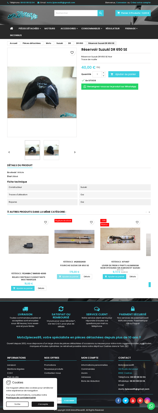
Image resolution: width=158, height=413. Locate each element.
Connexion (121, 2)
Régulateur (113, 28)
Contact (124, 358)
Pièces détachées (29, 28)
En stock (11, 172)
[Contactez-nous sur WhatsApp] (151, 406)
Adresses (86, 377)
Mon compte (89, 358)
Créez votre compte (140, 2)
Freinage (130, 28)
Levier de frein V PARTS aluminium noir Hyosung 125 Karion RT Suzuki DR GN (120, 268)
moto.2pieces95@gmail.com (61, 2)
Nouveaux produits (53, 369)
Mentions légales (15, 369)
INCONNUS (16, 35)
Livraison (11, 365)
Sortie (17, 404)
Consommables (90, 28)
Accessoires (68, 28)
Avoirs (84, 373)
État (9, 176)
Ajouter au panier (123, 74)
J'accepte (43, 404)
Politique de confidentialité (21, 397)
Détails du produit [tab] (20, 165)
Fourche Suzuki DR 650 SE (74, 265)
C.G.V (10, 373)
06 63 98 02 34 (27, 2)
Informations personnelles (94, 365)
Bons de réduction (90, 381)
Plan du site (13, 377)
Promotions (50, 365)
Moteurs (49, 28)
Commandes (88, 369)
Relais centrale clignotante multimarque (28, 278)
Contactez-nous (52, 373)
